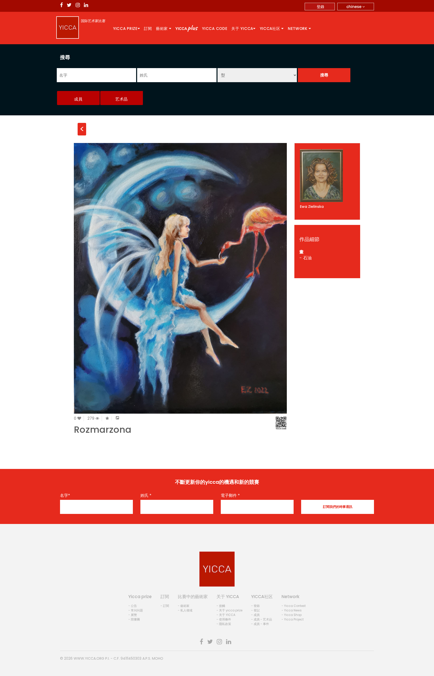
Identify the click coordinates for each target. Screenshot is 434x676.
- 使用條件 (223, 619)
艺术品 (121, 99)
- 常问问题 (135, 610)
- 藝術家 (183, 606)
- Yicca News (292, 610)
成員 (78, 99)
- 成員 (255, 615)
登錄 (320, 6)
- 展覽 (132, 615)
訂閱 (148, 28)
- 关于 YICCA (225, 615)
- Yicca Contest (294, 606)
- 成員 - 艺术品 (261, 619)
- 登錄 (255, 606)
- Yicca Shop (292, 615)
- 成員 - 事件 (260, 624)
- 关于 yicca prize (229, 610)
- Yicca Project (293, 619)
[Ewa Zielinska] (327, 175)
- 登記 (255, 610)
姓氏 (145, 495)
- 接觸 (220, 606)
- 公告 (132, 606)
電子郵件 (230, 495)
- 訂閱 (164, 606)
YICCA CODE (214, 28)
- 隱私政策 (223, 624)
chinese (354, 6)
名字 (65, 495)
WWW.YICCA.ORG (89, 658)
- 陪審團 (134, 619)
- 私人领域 (185, 610)
